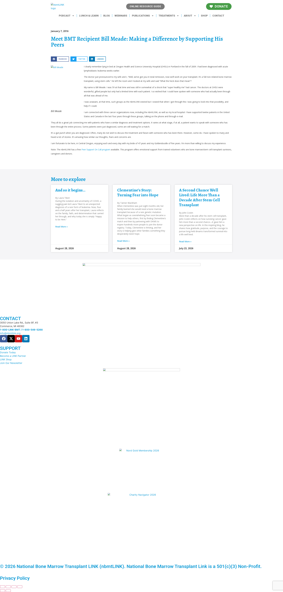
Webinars (121, 15)
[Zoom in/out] (2, 586)
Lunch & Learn (89, 15)
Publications (141, 15)
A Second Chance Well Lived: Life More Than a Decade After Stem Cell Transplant (199, 197)
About (188, 15)
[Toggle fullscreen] (8, 586)
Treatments (167, 15)
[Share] (14, 586)
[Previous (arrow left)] (2, 590)
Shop (204, 15)
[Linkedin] (25, 338)
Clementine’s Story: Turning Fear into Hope (137, 192)
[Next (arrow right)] (8, 590)
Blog (106, 15)
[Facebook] (3, 338)
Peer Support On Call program (96, 149)
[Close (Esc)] (19, 586)
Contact (218, 15)
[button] (60, 59)
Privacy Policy (15, 578)
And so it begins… (70, 190)
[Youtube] (18, 338)
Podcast (64, 15)
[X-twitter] (11, 338)
